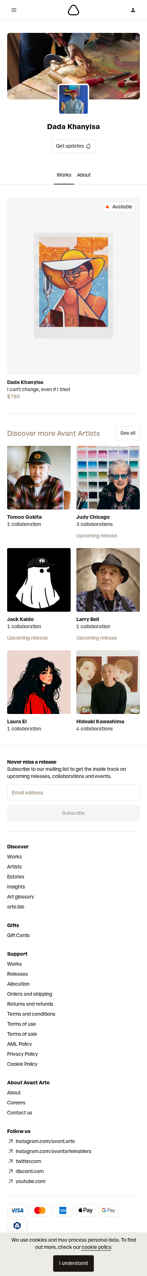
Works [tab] (64, 175)
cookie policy (96, 1247)
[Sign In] (133, 10)
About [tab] (84, 175)
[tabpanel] (73, 298)
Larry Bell (87, 619)
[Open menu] (14, 10)
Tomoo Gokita (24, 517)
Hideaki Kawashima (100, 722)
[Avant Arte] (73, 10)
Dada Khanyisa (25, 382)
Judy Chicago (93, 517)
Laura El (17, 722)
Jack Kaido (20, 619)
